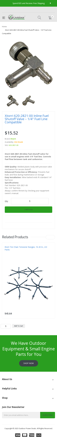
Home (4, 26)
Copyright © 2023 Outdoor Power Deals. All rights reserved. (29, 428)
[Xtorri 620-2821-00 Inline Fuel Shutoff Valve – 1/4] (12, 100)
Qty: (6, 201)
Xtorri (13, 139)
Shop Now (28, 363)
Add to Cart (29, 209)
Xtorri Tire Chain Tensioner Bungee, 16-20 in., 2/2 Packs (26, 248)
